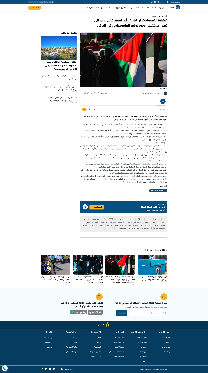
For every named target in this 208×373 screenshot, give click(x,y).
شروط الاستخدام (72, 352)
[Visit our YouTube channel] (158, 2)
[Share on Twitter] (92, 93)
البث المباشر (33, 8)
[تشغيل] (163, 101)
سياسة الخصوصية (72, 347)
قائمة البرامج (165, 342)
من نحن (75, 337)
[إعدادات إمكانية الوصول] (5, 368)
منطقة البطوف (119, 356)
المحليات (120, 332)
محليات (146, 8)
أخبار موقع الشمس (139, 332)
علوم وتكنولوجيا (120, 8)
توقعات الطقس (95, 356)
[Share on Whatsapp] (85, 93)
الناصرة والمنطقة (118, 342)
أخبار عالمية (143, 352)
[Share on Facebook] (95, 93)
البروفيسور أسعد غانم (158, 190)
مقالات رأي (143, 356)
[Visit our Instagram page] (164, 2)
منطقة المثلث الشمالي (116, 352)
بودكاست (167, 352)
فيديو (145, 361)
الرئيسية (162, 8)
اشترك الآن (121, 313)
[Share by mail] (89, 93)
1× (84, 109)
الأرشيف (49, 347)
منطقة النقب (119, 347)
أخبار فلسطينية (142, 337)
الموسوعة (109, 8)
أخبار (155, 8)
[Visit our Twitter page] (161, 2)
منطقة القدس (119, 337)
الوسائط (100, 8)
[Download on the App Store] (95, 312)
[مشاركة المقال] (98, 93)
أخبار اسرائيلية (142, 342)
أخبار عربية (144, 347)
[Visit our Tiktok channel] (152, 2)
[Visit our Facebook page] (168, 2)
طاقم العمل (73, 342)
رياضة (130, 8)
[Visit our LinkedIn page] (155, 2)
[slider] (124, 105)
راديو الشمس (164, 332)
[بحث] (52, 2)
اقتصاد (137, 8)
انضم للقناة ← (97, 207)
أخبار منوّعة (96, 332)
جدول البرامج (166, 347)
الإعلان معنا (48, 337)
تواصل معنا (48, 342)
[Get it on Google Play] (78, 312)
